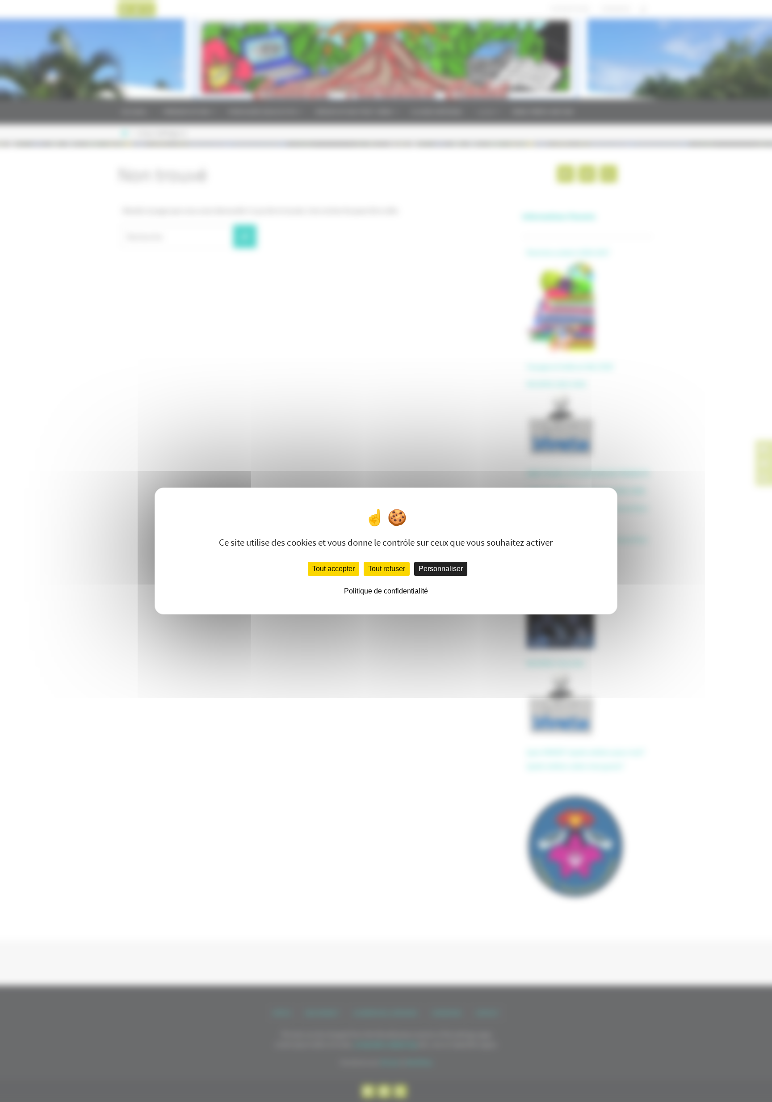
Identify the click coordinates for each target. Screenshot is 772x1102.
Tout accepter (333, 568)
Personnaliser (441, 568)
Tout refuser (386, 568)
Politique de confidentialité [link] (386, 591)
